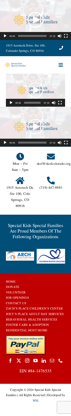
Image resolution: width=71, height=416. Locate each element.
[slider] (32, 36)
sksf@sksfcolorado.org (54, 163)
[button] (35, 20)
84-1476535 (40, 371)
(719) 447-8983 (50, 187)
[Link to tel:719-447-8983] (61, 48)
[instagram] (27, 360)
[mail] (52, 360)
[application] (35, 20)
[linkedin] (44, 360)
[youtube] (35, 360)
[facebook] (10, 360)
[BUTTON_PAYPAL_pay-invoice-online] (26, 337)
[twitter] (19, 360)
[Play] (5, 36)
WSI (35, 400)
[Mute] (60, 36)
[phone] (60, 360)
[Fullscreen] (66, 36)
